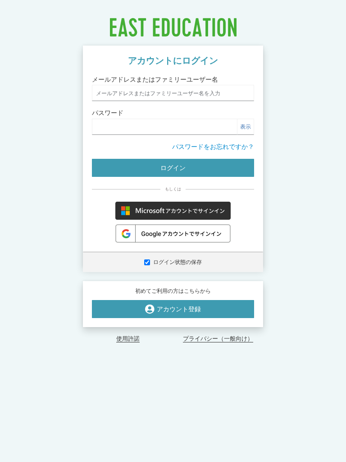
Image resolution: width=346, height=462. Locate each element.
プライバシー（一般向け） (218, 338)
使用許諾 (128, 338)
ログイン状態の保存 (177, 262)
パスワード (107, 112)
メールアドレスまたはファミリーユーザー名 (155, 79)
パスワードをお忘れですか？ (213, 146)
